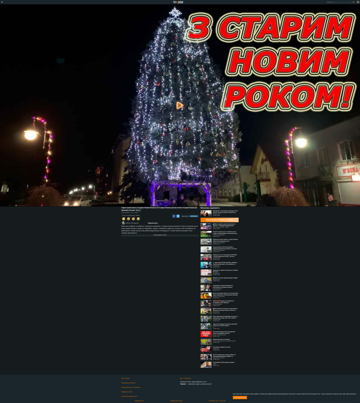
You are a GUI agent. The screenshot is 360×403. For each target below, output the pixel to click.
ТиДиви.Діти (139, 401)
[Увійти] (358, 2)
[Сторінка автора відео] (123, 223)
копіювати (193, 216)
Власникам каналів (128, 383)
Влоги (138, 210)
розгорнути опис (160, 235)
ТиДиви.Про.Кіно (176, 401)
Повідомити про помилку (130, 387)
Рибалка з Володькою (132, 223)
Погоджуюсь (240, 398)
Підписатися (153, 223)
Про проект (125, 378)
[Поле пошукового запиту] (353, 2)
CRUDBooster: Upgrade (217, 401)
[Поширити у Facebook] (173, 216)
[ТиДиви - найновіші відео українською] (178, 2)
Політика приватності (129, 396)
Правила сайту (126, 392)
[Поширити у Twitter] (178, 216)
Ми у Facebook (185, 378)
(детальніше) (351, 394)
